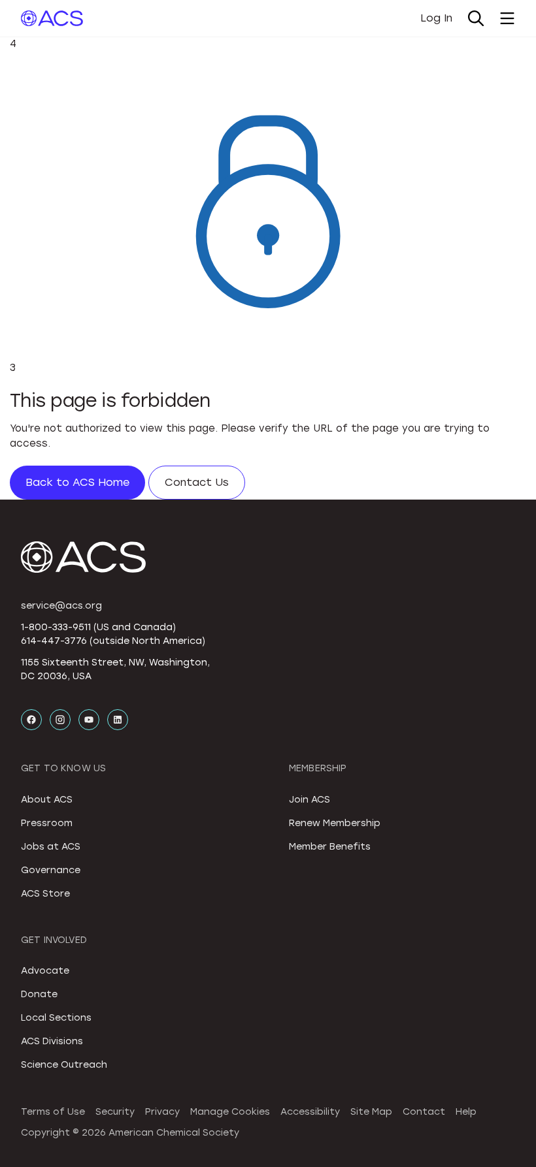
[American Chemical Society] (52, 18)
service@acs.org (61, 605)
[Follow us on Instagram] (60, 719)
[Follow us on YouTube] (88, 719)
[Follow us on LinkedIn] (117, 719)
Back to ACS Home (77, 482)
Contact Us (197, 482)
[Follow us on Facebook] (31, 719)
